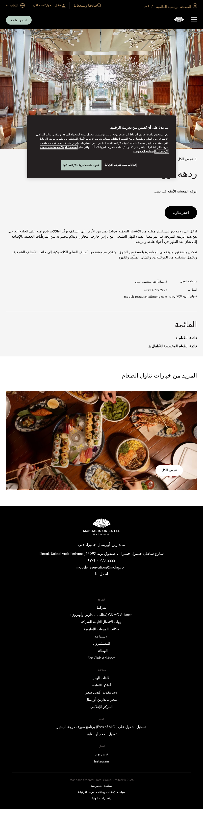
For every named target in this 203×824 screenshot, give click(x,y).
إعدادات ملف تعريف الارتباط (121, 164)
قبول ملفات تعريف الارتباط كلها (81, 165)
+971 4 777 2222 (101, 560)
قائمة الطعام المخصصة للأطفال (174, 346)
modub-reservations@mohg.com (101, 567)
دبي (147, 5)
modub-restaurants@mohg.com (145, 296)
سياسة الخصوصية (143, 151)
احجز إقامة (19, 20)
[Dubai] (179, 20)
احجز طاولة (181, 212)
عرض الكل (185, 159)
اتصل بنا (101, 573)
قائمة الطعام (188, 338)
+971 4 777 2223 (155, 290)
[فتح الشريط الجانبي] (194, 20)
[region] (101, 146)
